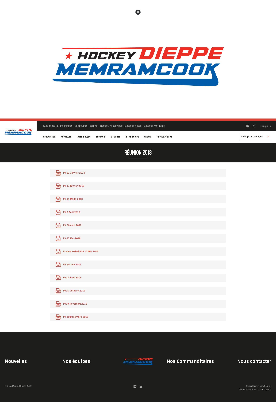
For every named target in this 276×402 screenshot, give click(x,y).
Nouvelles (66, 136)
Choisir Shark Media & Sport (258, 386)
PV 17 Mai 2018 (71, 238)
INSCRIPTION (66, 126)
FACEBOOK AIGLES (132, 126)
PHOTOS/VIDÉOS (164, 136)
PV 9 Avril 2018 (71, 212)
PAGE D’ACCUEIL (50, 126)
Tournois (100, 136)
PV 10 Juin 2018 (72, 264)
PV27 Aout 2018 (72, 277)
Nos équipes (76, 361)
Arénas (148, 136)
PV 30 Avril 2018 (72, 225)
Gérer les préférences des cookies (255, 389)
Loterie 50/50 (84, 136)
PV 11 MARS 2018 (73, 199)
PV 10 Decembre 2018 (75, 316)
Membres (115, 136)
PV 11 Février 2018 (73, 185)
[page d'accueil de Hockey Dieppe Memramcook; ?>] (138, 361)
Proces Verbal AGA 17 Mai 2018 (80, 251)
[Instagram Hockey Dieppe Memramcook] (254, 127)
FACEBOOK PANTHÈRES (154, 126)
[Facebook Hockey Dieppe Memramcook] (247, 127)
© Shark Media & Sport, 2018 (18, 386)
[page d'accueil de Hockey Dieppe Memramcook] (18, 132)
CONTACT (94, 126)
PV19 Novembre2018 (75, 303)
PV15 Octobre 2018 (74, 290)
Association (49, 136)
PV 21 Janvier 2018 (74, 172)
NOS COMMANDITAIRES (111, 126)
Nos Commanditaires (190, 361)
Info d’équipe (132, 136)
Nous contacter (254, 361)
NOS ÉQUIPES (81, 126)
